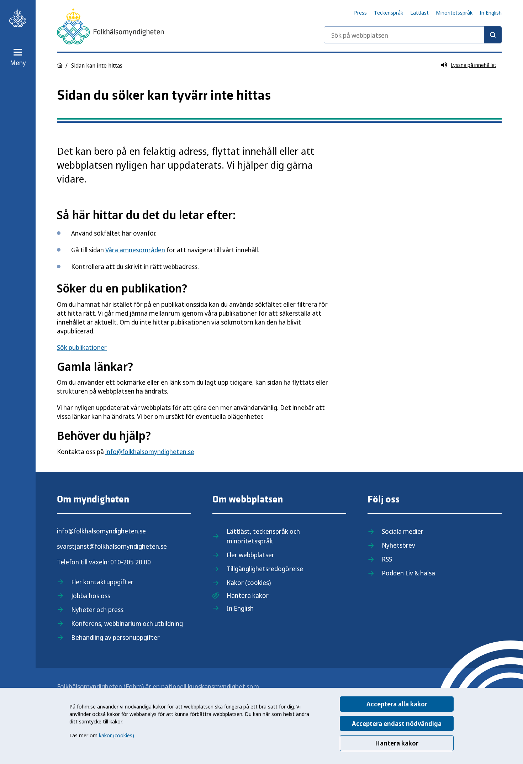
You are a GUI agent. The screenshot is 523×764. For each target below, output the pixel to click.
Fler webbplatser (250, 554)
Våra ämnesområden (135, 250)
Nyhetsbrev (398, 545)
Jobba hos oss (90, 595)
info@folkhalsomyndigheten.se (149, 451)
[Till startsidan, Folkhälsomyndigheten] (18, 18)
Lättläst (419, 12)
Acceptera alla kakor (396, 704)
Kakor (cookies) (249, 582)
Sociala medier (402, 531)
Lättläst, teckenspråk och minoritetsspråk (263, 536)
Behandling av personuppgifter (115, 637)
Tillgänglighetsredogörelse (265, 568)
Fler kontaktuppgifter (102, 582)
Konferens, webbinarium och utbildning (127, 623)
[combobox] (413, 34)
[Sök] (493, 34)
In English (491, 12)
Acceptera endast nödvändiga (397, 723)
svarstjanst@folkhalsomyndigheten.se (112, 546)
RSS (387, 559)
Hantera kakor (396, 743)
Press (360, 12)
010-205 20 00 (130, 562)
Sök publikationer (82, 347)
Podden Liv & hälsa (408, 573)
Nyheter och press (97, 609)
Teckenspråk (388, 12)
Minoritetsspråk (454, 12)
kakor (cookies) (116, 735)
